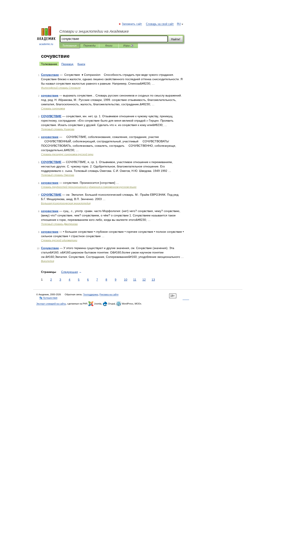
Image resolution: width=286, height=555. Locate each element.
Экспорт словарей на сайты (51, 303)
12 (144, 279)
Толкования (69, 45)
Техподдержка (90, 294)
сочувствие (49, 95)
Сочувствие (50, 74)
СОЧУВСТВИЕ (51, 116)
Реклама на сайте (109, 294)
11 (134, 279)
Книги (108, 45)
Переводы (89, 45)
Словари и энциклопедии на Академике (94, 31)
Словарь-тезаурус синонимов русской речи (67, 154)
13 (153, 279)
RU (179, 24)
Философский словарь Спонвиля (60, 87)
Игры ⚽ (128, 45)
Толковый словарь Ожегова (57, 175)
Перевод (67, 64)
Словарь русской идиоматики (59, 240)
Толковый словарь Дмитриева (59, 224)
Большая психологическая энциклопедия (65, 203)
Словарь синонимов (53, 108)
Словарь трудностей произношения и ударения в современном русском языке (89, 187)
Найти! (175, 39)
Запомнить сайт (132, 24)
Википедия (47, 261)
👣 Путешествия (48, 298)
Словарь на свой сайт (160, 24)
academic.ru (46, 44)
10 (125, 279)
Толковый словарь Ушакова (57, 129)
